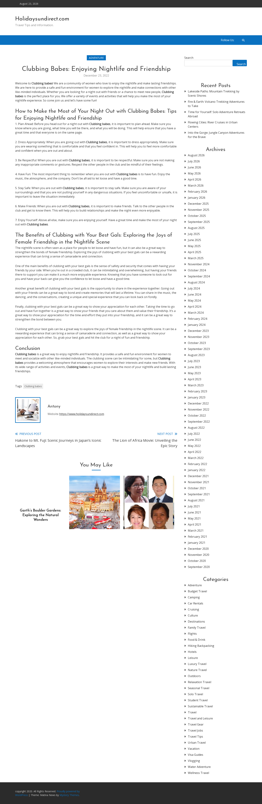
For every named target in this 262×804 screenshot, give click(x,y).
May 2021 (194, 518)
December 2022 (198, 403)
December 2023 (198, 331)
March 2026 (196, 185)
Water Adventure (199, 767)
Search (188, 58)
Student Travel (198, 700)
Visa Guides (195, 755)
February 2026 (197, 192)
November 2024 (198, 264)
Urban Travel (197, 743)
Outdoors (194, 676)
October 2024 (197, 270)
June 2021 (194, 512)
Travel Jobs (195, 730)
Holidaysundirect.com (42, 19)
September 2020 (199, 567)
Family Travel (197, 628)
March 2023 (196, 385)
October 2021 (197, 488)
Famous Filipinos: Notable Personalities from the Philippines (148, 515)
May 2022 (194, 446)
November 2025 (198, 210)
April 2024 (194, 307)
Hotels (192, 652)
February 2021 (197, 537)
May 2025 (194, 246)
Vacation (193, 749)
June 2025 (194, 240)
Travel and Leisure (200, 718)
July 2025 (194, 234)
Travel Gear (196, 724)
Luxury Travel (197, 664)
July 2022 (194, 434)
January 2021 (196, 543)
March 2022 (196, 458)
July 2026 (194, 161)
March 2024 (196, 313)
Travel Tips (195, 736)
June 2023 (194, 367)
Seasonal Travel (198, 688)
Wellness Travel (198, 773)
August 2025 (196, 228)
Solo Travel (195, 694)
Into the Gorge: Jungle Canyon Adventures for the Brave (216, 135)
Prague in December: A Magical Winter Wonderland (95, 515)
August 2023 (196, 355)
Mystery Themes (69, 795)
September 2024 (199, 276)
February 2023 (197, 391)
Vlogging (194, 761)
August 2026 (196, 155)
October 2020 (197, 561)
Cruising (193, 609)
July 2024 (194, 288)
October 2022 (197, 415)
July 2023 (194, 361)
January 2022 (196, 470)
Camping (194, 597)
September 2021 (199, 494)
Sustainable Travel (200, 706)
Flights (192, 634)
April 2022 (194, 452)
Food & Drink (196, 640)
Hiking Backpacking (201, 646)
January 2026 (196, 198)
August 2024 (196, 282)
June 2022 (194, 440)
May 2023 (194, 373)
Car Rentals (195, 603)
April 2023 (194, 379)
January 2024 (196, 325)
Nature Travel (197, 670)
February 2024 (197, 319)
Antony (54, 406)
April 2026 (194, 179)
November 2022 (198, 409)
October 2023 (197, 343)
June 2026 (194, 167)
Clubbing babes (33, 386)
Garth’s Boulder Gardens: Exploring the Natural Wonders (40, 515)
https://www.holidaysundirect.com (81, 414)
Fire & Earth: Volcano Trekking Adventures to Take (216, 104)
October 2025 (197, 216)
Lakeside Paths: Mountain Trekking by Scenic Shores (213, 93)
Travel (192, 712)
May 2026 (194, 173)
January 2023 (196, 397)
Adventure (96, 57)
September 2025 (199, 222)
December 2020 (198, 549)
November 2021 (198, 482)
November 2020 (198, 555)
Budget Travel (197, 591)
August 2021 (196, 500)
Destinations (196, 621)
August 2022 (196, 428)
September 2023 (199, 349)
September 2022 (199, 422)
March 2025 (196, 258)
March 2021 (196, 530)
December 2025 (198, 204)
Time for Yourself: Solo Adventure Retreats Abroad (216, 114)
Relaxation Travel (199, 682)
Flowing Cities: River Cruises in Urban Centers (212, 124)
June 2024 (194, 294)
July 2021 (194, 506)
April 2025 (194, 252)
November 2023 (198, 337)
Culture (193, 615)
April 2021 (194, 524)
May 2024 (194, 300)
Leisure (193, 658)
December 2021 (198, 476)
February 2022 (197, 464)
